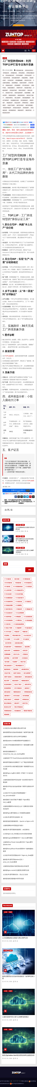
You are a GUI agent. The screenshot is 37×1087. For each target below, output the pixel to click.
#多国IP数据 (15, 82)
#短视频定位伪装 (15, 100)
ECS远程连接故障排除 (19, 624)
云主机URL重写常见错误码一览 (12, 817)
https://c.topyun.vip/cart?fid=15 (16, 138)
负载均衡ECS (7, 695)
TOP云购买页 (9, 356)
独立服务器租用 (7, 684)
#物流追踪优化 (21, 95)
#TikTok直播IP (19, 75)
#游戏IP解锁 (27, 92)
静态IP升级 (25, 703)
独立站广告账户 (18, 684)
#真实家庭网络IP (26, 97)
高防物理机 (10, 44)
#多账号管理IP (23, 82)
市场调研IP (14, 661)
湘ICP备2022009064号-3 (18, 1083)
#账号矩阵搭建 (29, 105)
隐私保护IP (17, 703)
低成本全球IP (7, 650)
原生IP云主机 (16, 654)
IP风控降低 (6, 635)
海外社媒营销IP (27, 673)
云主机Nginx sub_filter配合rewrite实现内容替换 (17, 834)
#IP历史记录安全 (29, 70)
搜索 (5, 564)
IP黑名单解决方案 (16, 635)
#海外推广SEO (9, 92)
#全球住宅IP (10, 80)
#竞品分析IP (17, 102)
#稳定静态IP (9, 102)
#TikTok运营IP (28, 75)
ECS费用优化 (19, 620)
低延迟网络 (27, 646)
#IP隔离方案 (14, 73)
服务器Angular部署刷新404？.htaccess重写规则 (18, 838)
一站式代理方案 (7, 643)
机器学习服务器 (17, 673)
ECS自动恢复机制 (28, 616)
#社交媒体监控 (24, 100)
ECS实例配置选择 (8, 597)
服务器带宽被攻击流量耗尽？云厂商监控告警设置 (18, 762)
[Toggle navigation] (25, 50)
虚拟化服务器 (13, 41)
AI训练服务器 (25, 44)
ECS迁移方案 (7, 624)
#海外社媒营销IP (18, 92)
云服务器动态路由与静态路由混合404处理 (16, 866)
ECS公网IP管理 (7, 590)
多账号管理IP (15, 658)
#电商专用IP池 (9, 97)
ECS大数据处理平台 (19, 590)
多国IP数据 (6, 658)
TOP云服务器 (5, 41)
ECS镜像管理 (18, 628)
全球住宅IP (25, 650)
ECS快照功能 (19, 601)
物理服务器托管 (25, 680)
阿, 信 (9, 510)
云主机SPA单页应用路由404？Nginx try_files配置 (18, 855)
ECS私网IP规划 (7, 616)
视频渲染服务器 (17, 692)
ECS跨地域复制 (28, 620)
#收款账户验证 (28, 87)
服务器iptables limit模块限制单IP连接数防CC (17, 740)
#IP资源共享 (6, 73)
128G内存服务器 (30, 41)
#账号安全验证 (20, 105)
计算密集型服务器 (28, 692)
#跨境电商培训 (12, 110)
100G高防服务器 (26, 579)
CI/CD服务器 (18, 44)
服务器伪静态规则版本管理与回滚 (13, 878)
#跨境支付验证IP (17, 107)
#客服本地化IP (9, 85)
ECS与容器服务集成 (18, 586)
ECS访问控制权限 (8, 620)
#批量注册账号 (11, 87)
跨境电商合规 (25, 699)
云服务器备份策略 (18, 643)
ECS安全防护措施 (19, 594)
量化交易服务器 (7, 703)
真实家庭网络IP (7, 688)
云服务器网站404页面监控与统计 (13, 825)
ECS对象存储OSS (20, 597)
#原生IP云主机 (28, 80)
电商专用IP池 (28, 684)
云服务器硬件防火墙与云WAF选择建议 (15, 736)
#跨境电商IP (26, 107)
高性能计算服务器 (28, 710)
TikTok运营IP (16, 639)
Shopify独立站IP (27, 635)
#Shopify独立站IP (10, 75)
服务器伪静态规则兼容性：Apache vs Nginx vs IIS (18, 821)
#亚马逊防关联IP (16, 77)
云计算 (4, 58)
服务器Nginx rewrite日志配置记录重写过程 (16, 870)
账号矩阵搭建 (26, 695)
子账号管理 (6, 661)
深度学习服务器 (21, 41)
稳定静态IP (27, 688)
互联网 (22, 524)
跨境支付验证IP (7, 699)
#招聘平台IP (19, 87)
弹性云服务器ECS (8, 665)
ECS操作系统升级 (8, 609)
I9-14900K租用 (7, 631)
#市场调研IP (17, 85)
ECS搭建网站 (19, 605)
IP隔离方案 (24, 631)
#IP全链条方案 (19, 70)
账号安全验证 (17, 695)
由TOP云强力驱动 (4, 1081)
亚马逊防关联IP (7, 646)
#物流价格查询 (12, 95)
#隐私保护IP (20, 110)
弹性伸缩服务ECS (20, 665)
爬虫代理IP (6, 680)
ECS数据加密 (19, 609)
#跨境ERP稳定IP (7, 107)
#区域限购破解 (19, 80)
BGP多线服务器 (28, 582)
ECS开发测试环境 (8, 601)
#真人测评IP (17, 97)
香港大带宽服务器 (18, 707)
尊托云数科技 (25, 1081)
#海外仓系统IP (22, 90)
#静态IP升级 (28, 110)
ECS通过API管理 (8, 628)
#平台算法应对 (25, 85)
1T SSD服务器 (7, 579)
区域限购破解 (7, 654)
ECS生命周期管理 (20, 612)
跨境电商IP (16, 699)
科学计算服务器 (18, 688)
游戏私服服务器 (28, 676)
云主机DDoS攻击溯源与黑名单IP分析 (14, 728)
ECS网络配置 (17, 616)
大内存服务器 (24, 658)
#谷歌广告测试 (11, 105)
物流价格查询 (15, 680)
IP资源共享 (16, 631)
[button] (29, 50)
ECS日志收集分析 (8, 612)
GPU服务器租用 (28, 628)
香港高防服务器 (7, 710)
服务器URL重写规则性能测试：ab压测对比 (16, 829)
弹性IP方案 (23, 661)
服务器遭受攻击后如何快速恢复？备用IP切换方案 (18, 732)
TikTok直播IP (7, 639)
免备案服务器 (16, 650)
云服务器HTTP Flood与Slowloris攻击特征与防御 (18, 758)
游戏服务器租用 (18, 676)
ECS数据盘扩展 (28, 609)
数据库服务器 (7, 669)
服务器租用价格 (25, 669)
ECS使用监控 (29, 586)
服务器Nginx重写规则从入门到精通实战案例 (16, 813)
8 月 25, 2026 (20, 531)
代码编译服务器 (18, 646)
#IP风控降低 (21, 73)
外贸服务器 (25, 654)
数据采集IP (15, 669)
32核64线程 (16, 579)
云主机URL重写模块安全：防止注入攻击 (15, 874)
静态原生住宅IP (7, 707)
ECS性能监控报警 (8, 605)
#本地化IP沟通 (13, 90)
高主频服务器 (17, 710)
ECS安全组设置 (8, 594)
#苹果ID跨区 (25, 102)
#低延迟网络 (25, 77)
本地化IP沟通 (7, 673)
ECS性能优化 (28, 601)
